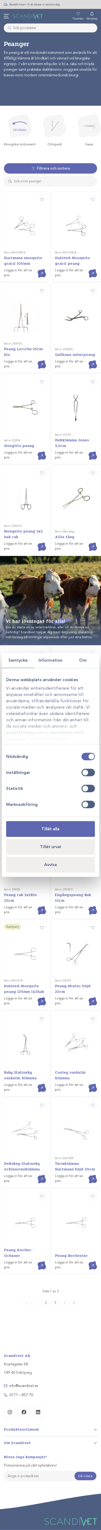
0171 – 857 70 (21, 1395)
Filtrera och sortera (53, 168)
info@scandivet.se (23, 1385)
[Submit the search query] (8, 181)
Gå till (38, 360)
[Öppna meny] (6, 16)
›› (74, 1303)
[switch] (88, 772)
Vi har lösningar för (35, 621)
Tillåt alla (50, 828)
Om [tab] (82, 660)
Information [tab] (50, 660)
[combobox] (50, 27)
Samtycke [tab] (18, 660)
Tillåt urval (50, 846)
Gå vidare (85, 1476)
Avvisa (50, 864)
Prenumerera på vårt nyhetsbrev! (30, 1465)
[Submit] (8, 27)
